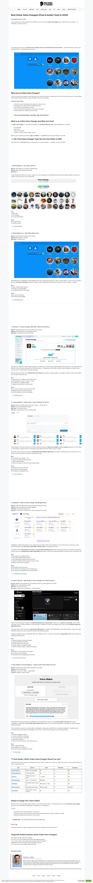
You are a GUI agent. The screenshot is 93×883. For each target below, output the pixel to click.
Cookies (49, 875)
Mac (58, 9)
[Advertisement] (46, 35)
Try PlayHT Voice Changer (19, 657)
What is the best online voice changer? (22, 837)
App (37, 9)
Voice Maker (15, 790)
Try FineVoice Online (17, 395)
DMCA (53, 875)
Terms (38, 875)
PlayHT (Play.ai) (16, 787)
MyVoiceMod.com (16, 773)
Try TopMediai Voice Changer (20, 573)
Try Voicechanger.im (17, 474)
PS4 (50, 9)
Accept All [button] (89, 880)
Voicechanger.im (16, 780)
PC (54, 9)
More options (72, 9)
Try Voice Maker (16, 752)
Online (25, 9)
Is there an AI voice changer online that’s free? (24, 844)
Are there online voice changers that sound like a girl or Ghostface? (29, 841)
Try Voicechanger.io (17, 226)
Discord (31, 9)
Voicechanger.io (16, 770)
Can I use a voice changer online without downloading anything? (29, 839)
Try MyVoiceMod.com (18, 299)
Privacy (43, 875)
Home (18, 9)
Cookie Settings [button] (81, 880)
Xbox (63, 9)
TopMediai (14, 783)
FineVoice (14, 776)
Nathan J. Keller (28, 857)
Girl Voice (44, 9)
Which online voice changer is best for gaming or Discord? (27, 842)
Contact (59, 875)
